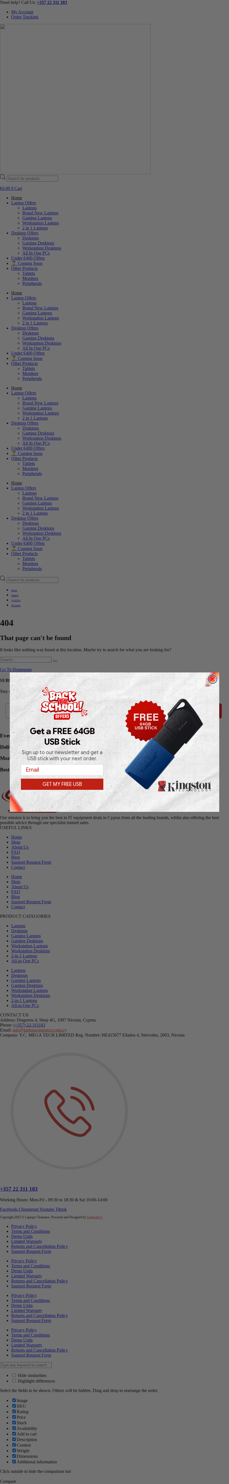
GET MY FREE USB (62, 784)
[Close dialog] (212, 679)
